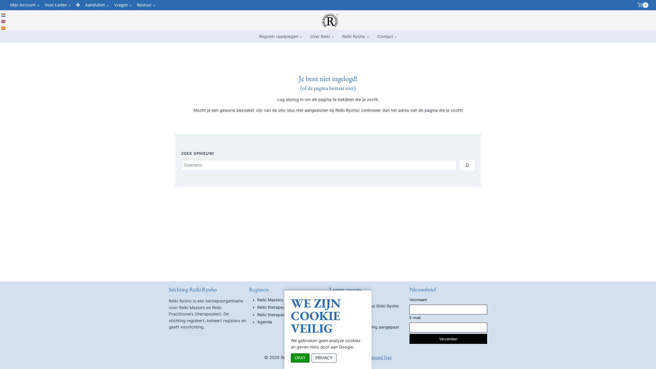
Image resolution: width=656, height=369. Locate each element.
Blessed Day (380, 357)
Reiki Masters (270, 299)
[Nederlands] (3, 14)
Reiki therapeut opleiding (281, 314)
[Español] (3, 27)
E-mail (415, 317)
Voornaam (418, 300)
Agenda (264, 321)
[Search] (467, 165)
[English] (3, 21)
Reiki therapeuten (274, 307)
